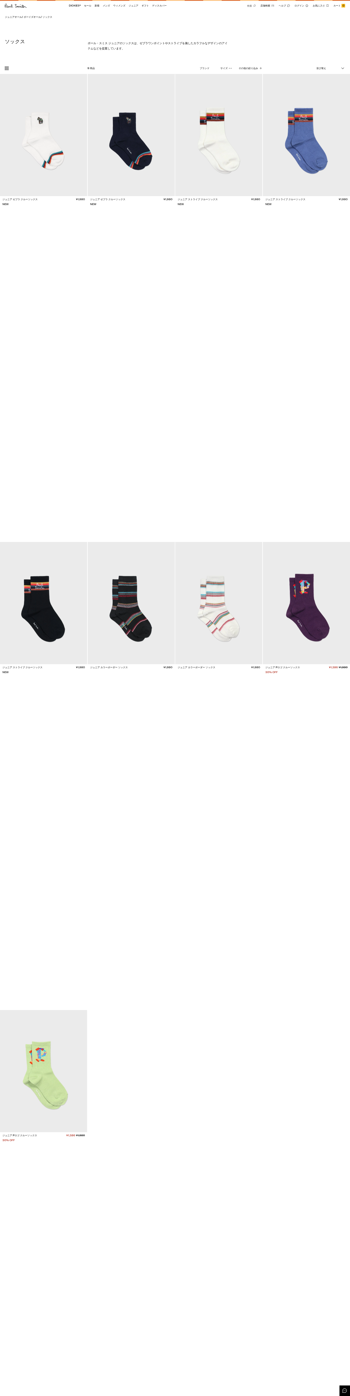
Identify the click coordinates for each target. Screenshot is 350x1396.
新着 (97, 5)
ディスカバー (159, 5)
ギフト (145, 5)
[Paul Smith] (16, 6)
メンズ (106, 5)
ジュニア (133, 5)
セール (87, 5)
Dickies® (75, 5)
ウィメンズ (119, 5)
